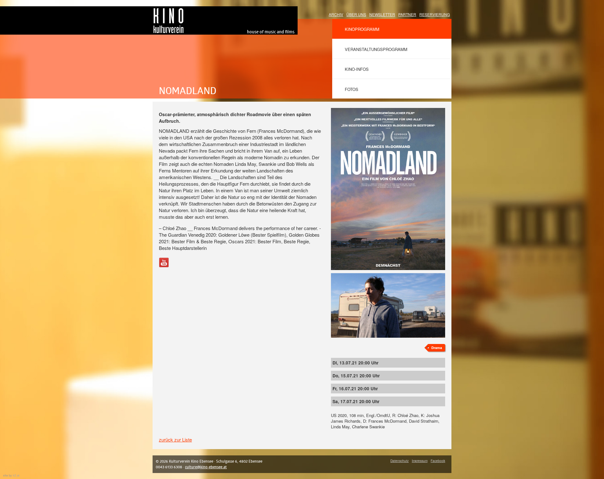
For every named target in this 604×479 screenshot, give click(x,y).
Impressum (420, 461)
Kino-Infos (357, 69)
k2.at (16, 475)
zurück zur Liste (175, 439)
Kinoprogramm (362, 29)
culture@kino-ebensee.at (206, 467)
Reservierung (434, 14)
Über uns (356, 14)
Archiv (336, 14)
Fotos (351, 89)
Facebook (438, 461)
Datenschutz (399, 461)
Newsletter (382, 14)
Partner (407, 14)
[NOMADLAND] (388, 111)
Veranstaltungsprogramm (376, 49)
